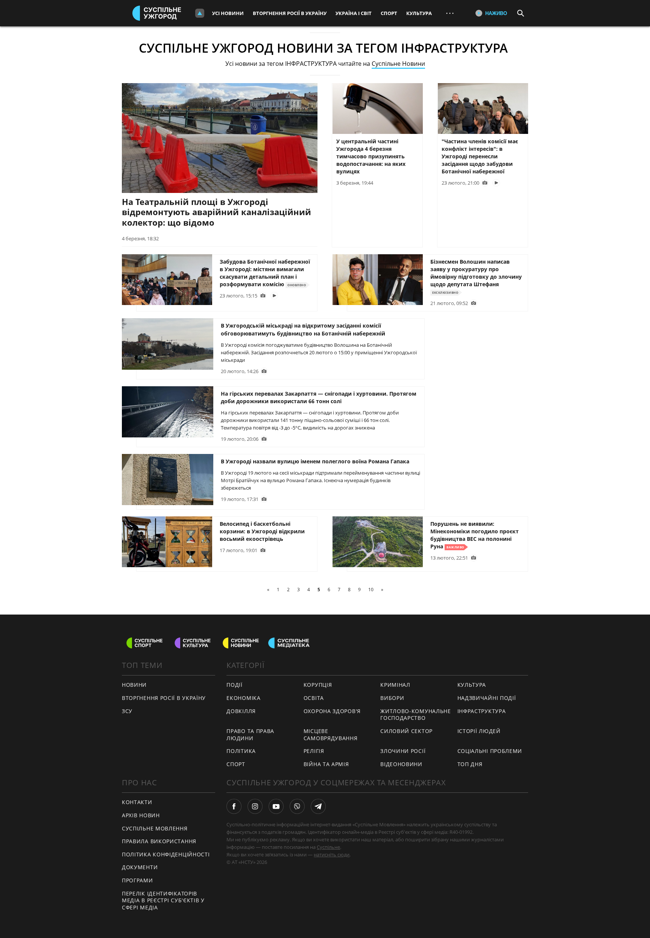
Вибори (392, 697)
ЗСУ (127, 711)
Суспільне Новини (398, 63)
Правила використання (159, 841)
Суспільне (328, 847)
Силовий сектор (406, 731)
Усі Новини (228, 13)
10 (371, 589)
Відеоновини (401, 764)
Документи (140, 867)
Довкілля (241, 711)
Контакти (137, 802)
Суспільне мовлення (155, 828)
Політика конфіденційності (166, 854)
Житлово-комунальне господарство (415, 714)
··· (449, 13)
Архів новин (141, 815)
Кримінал (395, 684)
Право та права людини (250, 734)
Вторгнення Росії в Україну (290, 13)
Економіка (243, 697)
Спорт (389, 13)
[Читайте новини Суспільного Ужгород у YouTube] (276, 806)
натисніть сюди (331, 854)
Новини (134, 684)
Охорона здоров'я (332, 711)
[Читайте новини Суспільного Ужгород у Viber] (297, 806)
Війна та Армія (326, 764)
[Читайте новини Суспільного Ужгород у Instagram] (255, 806)
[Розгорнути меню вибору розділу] (199, 13)
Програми (137, 880)
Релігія (314, 750)
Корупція (318, 684)
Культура (419, 13)
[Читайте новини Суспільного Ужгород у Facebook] (233, 806)
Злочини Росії (402, 750)
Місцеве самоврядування (331, 734)
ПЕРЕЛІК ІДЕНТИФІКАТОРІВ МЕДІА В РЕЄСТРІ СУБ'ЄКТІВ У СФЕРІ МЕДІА (163, 900)
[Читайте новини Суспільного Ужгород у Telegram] (318, 806)
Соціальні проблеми (489, 750)
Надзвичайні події (486, 697)
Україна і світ (354, 13)
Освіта (314, 697)
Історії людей (479, 731)
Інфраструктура (481, 711)
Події (234, 684)
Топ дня (470, 764)
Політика (241, 750)
